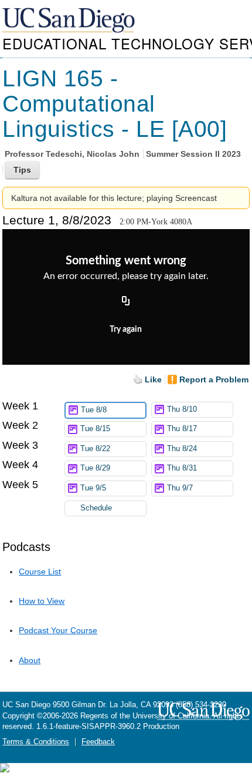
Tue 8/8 (94, 410)
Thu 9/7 (180, 488)
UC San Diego (69, 21)
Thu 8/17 (182, 429)
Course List (40, 571)
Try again (126, 329)
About (29, 660)
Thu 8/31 (182, 468)
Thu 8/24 (182, 449)
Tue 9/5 (93, 488)
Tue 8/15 (95, 429)
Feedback (98, 742)
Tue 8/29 (95, 468)
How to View (41, 601)
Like (153, 379)
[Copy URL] (126, 301)
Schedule (96, 508)
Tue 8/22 (95, 449)
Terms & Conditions (35, 742)
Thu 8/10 (182, 409)
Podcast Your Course (58, 630)
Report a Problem (213, 379)
